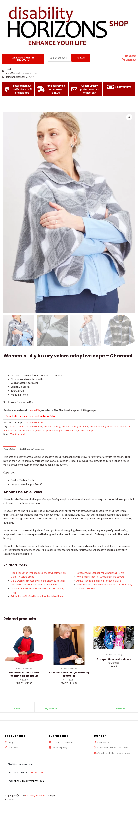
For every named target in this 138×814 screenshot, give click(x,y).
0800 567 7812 (36, 772)
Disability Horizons (35, 795)
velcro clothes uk (69, 430)
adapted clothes (17, 426)
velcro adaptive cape (25, 430)
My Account (52, 708)
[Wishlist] (120, 706)
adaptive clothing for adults (74, 426)
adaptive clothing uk (99, 426)
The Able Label (17, 434)
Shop (17, 708)
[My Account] (51, 706)
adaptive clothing (51, 426)
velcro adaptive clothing (48, 430)
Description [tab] (9, 449)
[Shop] (17, 706)
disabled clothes (118, 426)
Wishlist (120, 708)
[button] (129, 117)
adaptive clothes (34, 426)
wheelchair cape (86, 430)
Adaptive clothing (34, 422)
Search (81, 57)
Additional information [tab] (31, 449)
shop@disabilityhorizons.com (29, 780)
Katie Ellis (35, 410)
